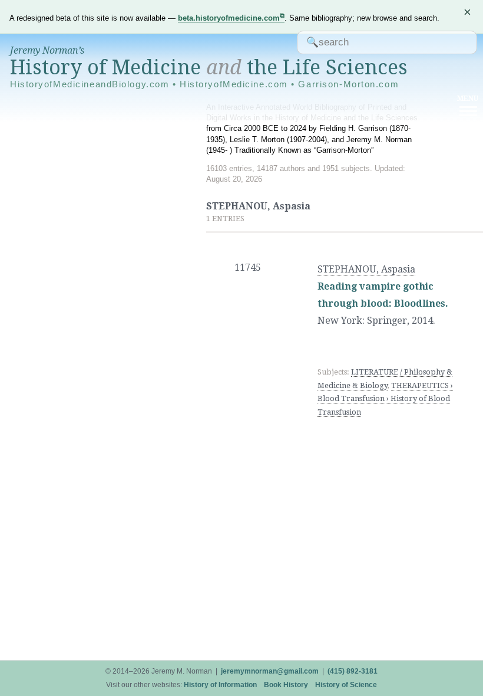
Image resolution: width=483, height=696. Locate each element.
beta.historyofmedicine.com (229, 18)
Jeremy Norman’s (47, 50)
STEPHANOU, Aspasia (366, 269)
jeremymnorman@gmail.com (270, 671)
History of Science (346, 685)
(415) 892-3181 (352, 671)
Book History (286, 685)
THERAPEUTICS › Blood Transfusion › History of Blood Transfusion (385, 398)
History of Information (220, 685)
